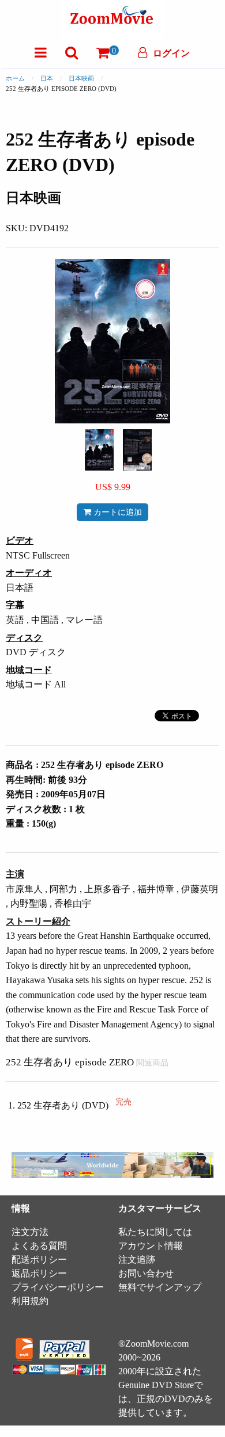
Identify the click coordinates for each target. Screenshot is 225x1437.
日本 (46, 78)
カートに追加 (116, 512)
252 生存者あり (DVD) (74, 1105)
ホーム (15, 78)
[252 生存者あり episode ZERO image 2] (137, 450)
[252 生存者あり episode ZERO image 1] (99, 450)
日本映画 (81, 78)
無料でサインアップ (159, 1287)
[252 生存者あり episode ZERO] (99, 449)
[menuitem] (40, 52)
